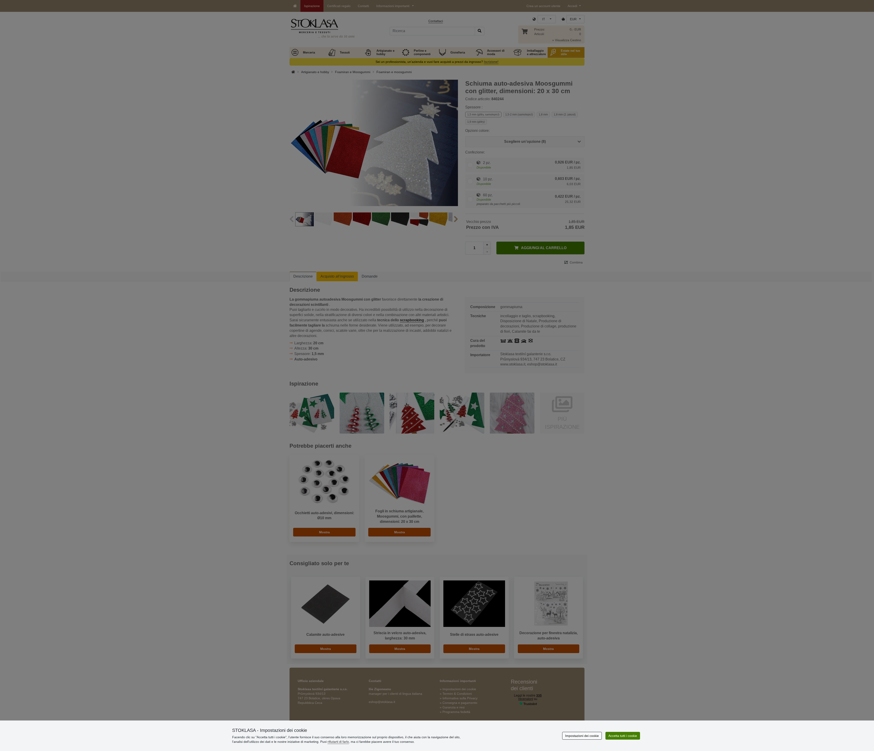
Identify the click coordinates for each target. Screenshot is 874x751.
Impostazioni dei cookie (582, 736)
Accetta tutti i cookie (622, 736)
